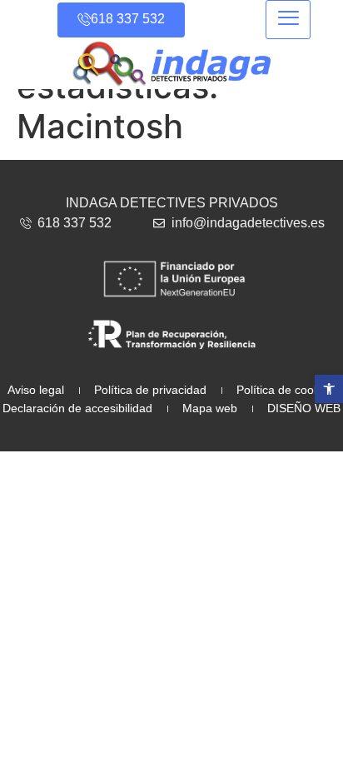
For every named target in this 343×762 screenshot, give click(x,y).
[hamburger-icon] (288, 19)
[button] (329, 389)
